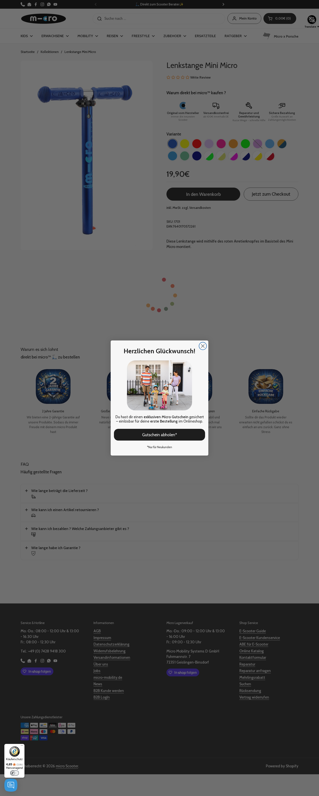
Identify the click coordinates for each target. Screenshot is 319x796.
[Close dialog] (203, 346)
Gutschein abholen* (159, 434)
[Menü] (22, 746)
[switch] (14, 773)
